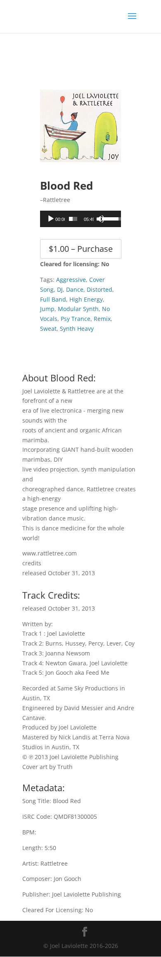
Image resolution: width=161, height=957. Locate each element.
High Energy (86, 299)
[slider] (73, 219)
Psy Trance (75, 319)
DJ (60, 289)
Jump (47, 309)
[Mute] (100, 219)
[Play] (51, 219)
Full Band (53, 299)
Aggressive (71, 279)
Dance (74, 289)
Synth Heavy (77, 328)
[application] (80, 219)
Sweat (48, 328)
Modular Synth (78, 309)
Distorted (99, 289)
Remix (102, 319)
